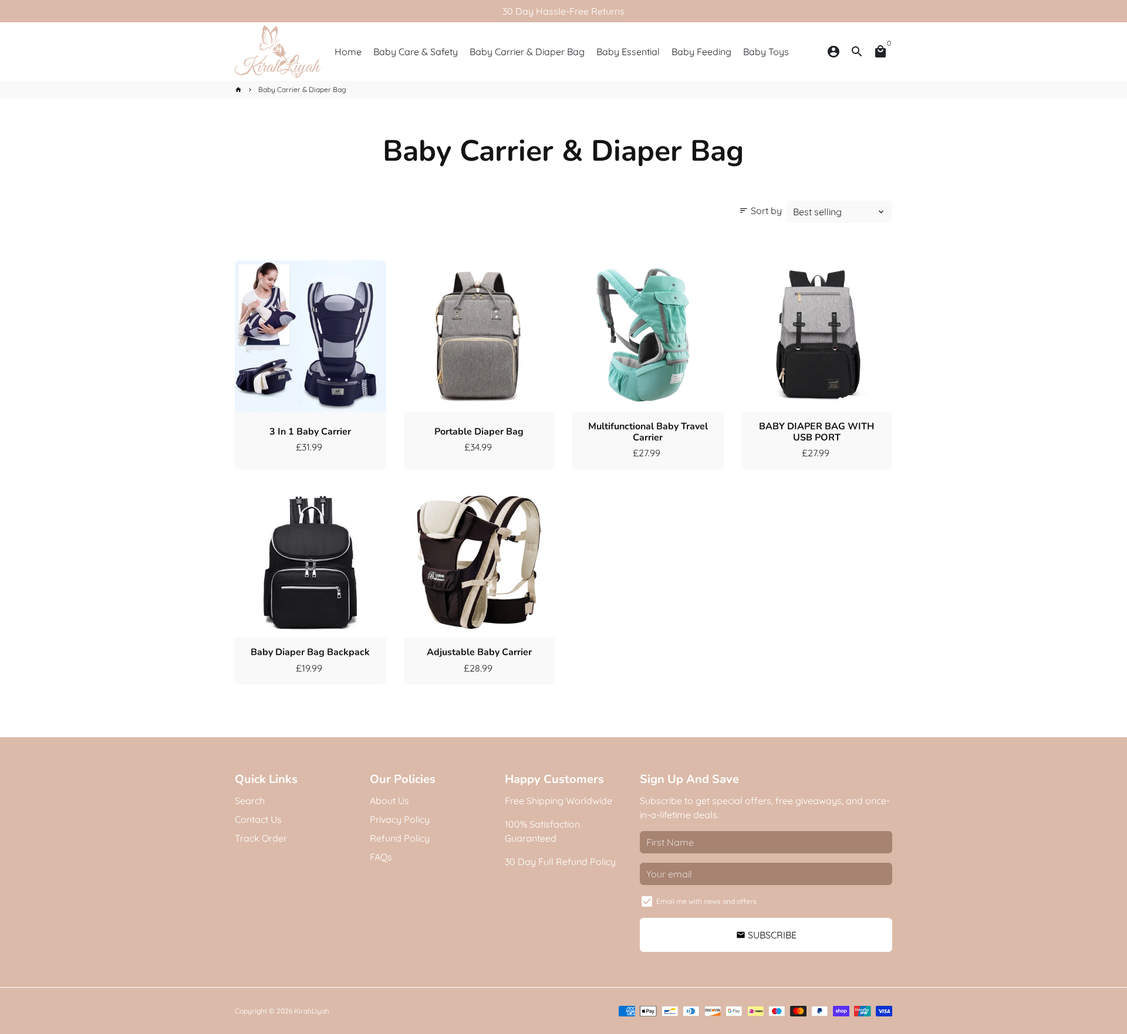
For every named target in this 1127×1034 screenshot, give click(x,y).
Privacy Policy (400, 819)
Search (250, 800)
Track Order (261, 838)
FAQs (381, 857)
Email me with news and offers (706, 901)
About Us (389, 800)
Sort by (760, 210)
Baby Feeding (701, 51)
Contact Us (258, 819)
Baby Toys (766, 51)
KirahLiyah (311, 1010)
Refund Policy (400, 838)
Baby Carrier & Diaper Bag (527, 51)
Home (348, 51)
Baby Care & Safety (415, 51)
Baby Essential (628, 51)
